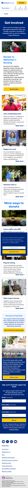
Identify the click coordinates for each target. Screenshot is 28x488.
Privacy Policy (13, 429)
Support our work (9, 149)
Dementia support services (10, 460)
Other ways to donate (11, 298)
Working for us (6, 452)
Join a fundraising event (12, 114)
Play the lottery (9, 263)
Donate (21, 3)
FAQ (3, 455)
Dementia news (6, 463)
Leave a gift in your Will (12, 229)
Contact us (5, 449)
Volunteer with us (9, 185)
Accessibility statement (9, 468)
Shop (15, 9)
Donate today (14, 89)
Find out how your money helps (14, 330)
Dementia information (8, 457)
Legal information (7, 466)
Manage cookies (7, 471)
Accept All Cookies (14, 251)
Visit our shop (14, 377)
